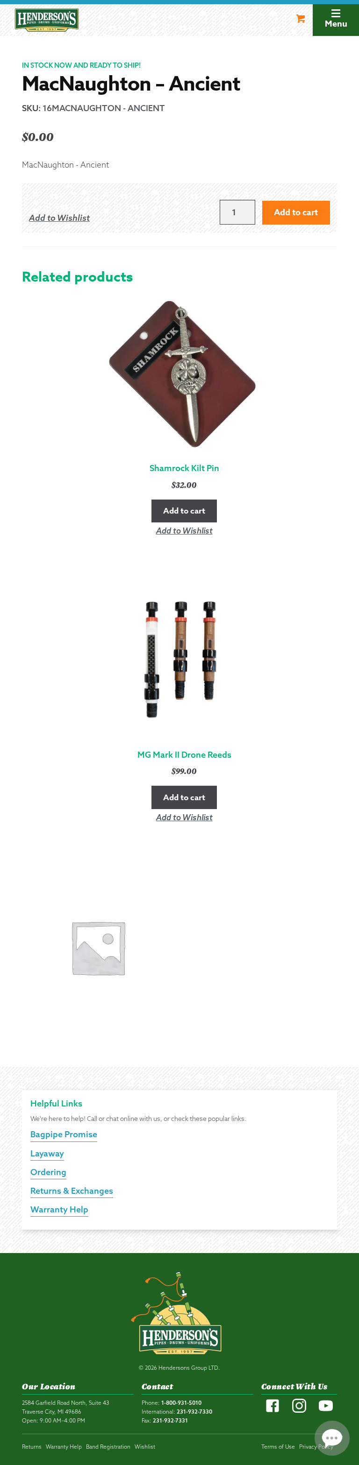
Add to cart (296, 212)
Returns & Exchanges (71, 1190)
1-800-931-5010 (181, 1402)
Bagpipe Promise (63, 1134)
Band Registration (108, 1446)
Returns (32, 1446)
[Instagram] (299, 1410)
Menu (336, 24)
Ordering (48, 1172)
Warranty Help (59, 1209)
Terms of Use (278, 1446)
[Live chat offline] (332, 1438)
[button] (59, 218)
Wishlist (145, 1446)
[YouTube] (326, 1410)
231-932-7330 (194, 1411)
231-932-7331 (170, 1420)
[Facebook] (272, 1410)
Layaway (47, 1153)
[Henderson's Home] (179, 1315)
